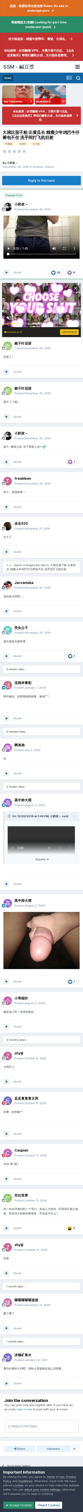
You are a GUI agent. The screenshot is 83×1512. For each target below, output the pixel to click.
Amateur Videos (43, 166)
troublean (22, 478)
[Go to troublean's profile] (7, 481)
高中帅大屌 (22, 800)
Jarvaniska (23, 583)
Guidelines (26, 1481)
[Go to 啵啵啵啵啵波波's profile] (7, 1302)
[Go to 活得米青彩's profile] (7, 685)
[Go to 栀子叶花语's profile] (7, 346)
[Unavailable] (41, 940)
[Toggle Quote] (9, 816)
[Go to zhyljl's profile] (7, 1056)
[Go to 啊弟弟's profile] (7, 747)
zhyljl (18, 1053)
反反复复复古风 (26, 1098)
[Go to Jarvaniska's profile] (7, 585)
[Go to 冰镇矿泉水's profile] (7, 1357)
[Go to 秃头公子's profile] (7, 630)
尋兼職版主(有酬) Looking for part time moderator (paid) (39, 24)
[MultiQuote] (6, 273)
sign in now (24, 1409)
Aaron (18, 565)
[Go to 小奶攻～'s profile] (7, 207)
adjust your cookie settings (42, 1489)
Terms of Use (55, 1476)
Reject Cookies (48, 1505)
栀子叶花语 (22, 343)
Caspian (21, 1150)
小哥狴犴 (21, 998)
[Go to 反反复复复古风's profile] (7, 1101)
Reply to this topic (41, 180)
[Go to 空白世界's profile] (7, 1198)
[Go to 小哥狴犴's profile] (7, 1000)
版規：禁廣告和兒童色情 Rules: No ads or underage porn (39, 8)
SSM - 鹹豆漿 (18, 67)
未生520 (21, 523)
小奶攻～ (12, 162)
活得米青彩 (22, 683)
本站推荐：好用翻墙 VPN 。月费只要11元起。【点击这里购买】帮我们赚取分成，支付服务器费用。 (39, 53)
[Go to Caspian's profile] (7, 1153)
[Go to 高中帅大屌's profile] (7, 802)
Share (20, 1448)
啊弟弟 (19, 745)
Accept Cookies (20, 1505)
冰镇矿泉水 (22, 1355)
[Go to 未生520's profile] (7, 526)
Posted (32, 209)
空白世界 (21, 1195)
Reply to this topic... (25, 1426)
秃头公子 (21, 628)
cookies (18, 1485)
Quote (17, 272)
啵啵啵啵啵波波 (26, 1300)
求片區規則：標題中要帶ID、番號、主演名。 (38, 39)
